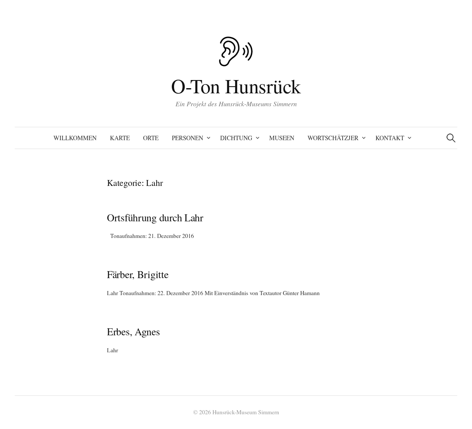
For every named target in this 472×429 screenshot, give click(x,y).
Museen (281, 138)
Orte (151, 138)
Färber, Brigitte (138, 274)
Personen (187, 138)
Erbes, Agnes (133, 331)
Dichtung (236, 138)
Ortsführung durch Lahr (155, 217)
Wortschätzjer (333, 138)
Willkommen (75, 138)
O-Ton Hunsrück (236, 85)
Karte (120, 138)
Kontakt (389, 138)
